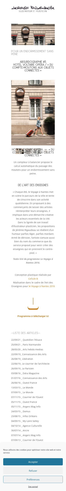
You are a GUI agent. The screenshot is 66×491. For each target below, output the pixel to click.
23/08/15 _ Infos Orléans (24, 416)
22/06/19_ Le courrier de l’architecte (30, 363)
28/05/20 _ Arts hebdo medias (27, 349)
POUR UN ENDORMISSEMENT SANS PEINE (32, 53)
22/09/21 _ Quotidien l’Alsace (26, 339)
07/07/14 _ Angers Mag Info (25, 435)
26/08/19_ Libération (22, 358)
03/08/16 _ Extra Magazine (25, 373)
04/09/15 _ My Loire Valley (25, 420)
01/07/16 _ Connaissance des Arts (29, 378)
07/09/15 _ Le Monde (22, 392)
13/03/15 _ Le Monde (22, 387)
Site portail (33, 486)
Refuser (33, 470)
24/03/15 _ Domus (20, 411)
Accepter (33, 461)
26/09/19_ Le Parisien (22, 368)
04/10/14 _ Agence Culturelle (26, 425)
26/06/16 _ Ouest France (24, 382)
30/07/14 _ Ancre (20, 430)
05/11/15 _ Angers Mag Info (25, 406)
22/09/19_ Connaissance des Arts (28, 354)
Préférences (33, 479)
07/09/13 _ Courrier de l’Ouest (27, 440)
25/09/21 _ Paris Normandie (26, 344)
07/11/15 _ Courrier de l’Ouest (27, 397)
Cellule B (33, 278)
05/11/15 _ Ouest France (24, 401)
